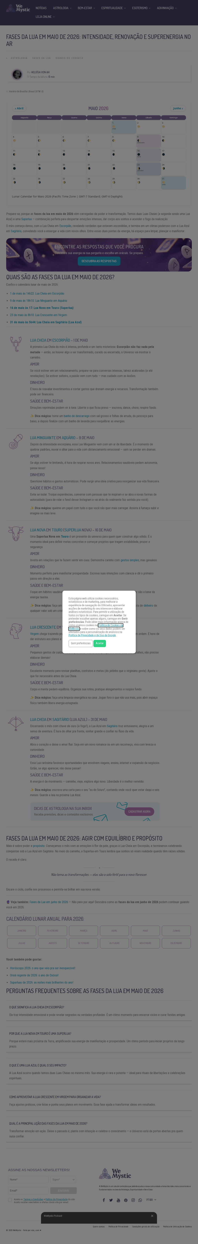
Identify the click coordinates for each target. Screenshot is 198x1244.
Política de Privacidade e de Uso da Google (92, 635)
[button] (81, 643)
